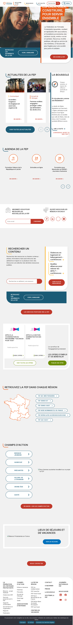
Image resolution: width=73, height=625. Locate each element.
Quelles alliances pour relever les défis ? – (56, 268)
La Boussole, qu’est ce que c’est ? (61, 133)
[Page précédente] (40, 129)
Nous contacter (36, 563)
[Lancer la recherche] (58, 3)
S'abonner (49, 586)
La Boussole (50, 592)
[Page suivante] (47, 129)
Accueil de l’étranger (20, 595)
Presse (47, 589)
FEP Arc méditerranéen (35, 588)
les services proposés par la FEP (36, 312)
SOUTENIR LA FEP (49, 596)
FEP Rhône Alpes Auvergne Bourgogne (36, 603)
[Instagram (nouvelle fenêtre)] (64, 219)
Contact (48, 582)
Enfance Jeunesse (22, 587)
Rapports (5, 610)
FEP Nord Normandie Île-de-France (36, 597)
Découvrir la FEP (18, 3)
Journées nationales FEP (63, 584)
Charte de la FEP (8, 595)
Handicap (20, 589)
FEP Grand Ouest (36, 593)
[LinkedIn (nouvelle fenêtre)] (52, 219)
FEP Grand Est (35, 591)
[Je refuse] (71, 620)
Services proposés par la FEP (7, 599)
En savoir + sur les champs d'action (36, 506)
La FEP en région (34, 583)
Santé (18, 600)
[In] (65, 600)
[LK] (60, 595)
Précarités (20, 592)
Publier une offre (59, 363)
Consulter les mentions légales (45, 622)
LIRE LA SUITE (58, 129)
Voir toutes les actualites (20, 129)
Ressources (29, 3)
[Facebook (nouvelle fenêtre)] (47, 219)
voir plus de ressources (56, 282)
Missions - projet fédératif (8, 591)
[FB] (65, 595)
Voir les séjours (53, 541)
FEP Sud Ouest (35, 607)
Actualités (41, 3)
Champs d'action (20, 583)
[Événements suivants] (68, 187)
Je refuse (31, 622)
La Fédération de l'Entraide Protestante (8, 585)
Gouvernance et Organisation (8, 607)
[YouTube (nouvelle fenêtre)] (58, 219)
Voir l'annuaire (28, 53)
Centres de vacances (35, 611)
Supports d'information (7, 603)
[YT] (60, 600)
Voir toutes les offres (26, 363)
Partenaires (6, 613)
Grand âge (20, 598)
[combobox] (53, 3)
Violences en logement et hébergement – (56, 256)
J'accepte (22, 622)
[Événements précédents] (63, 187)
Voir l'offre (19, 355)
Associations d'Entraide (22, 605)
